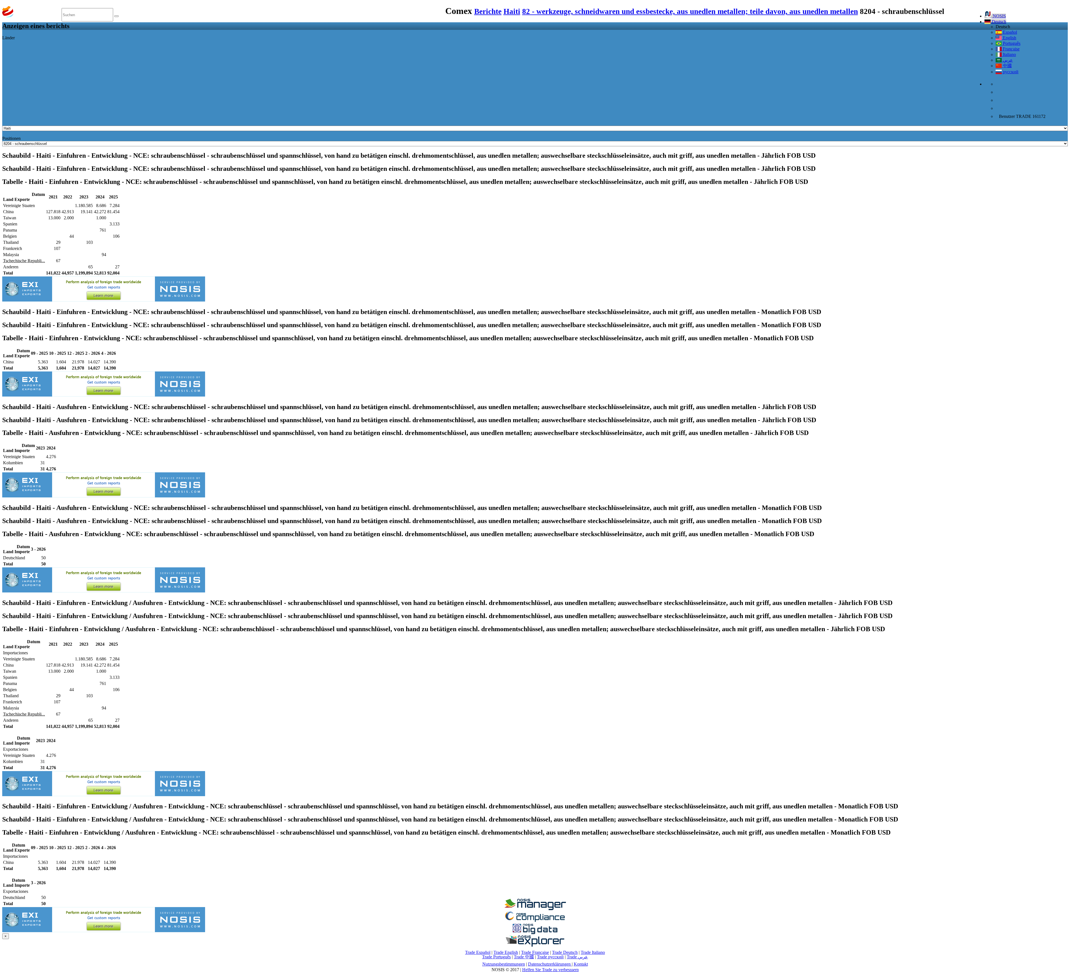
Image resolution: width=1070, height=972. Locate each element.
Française (1011, 49)
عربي (1007, 60)
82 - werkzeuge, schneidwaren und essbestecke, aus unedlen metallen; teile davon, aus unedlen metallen (690, 11)
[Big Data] (535, 933)
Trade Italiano (593, 952)
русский (1010, 71)
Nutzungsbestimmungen (503, 964)
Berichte (488, 11)
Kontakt (581, 964)
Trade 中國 (524, 956)
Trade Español (477, 952)
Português (1011, 43)
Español (1009, 32)
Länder (8, 37)
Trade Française (535, 952)
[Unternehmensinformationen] (535, 908)
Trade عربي (577, 956)
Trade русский (550, 956)
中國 (1007, 65)
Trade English (505, 952)
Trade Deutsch (565, 952)
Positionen (11, 138)
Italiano (1009, 54)
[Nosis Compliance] (535, 920)
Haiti (512, 11)
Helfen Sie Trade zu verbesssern (550, 969)
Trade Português (496, 956)
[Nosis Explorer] (535, 945)
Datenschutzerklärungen (550, 964)
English (1009, 37)
